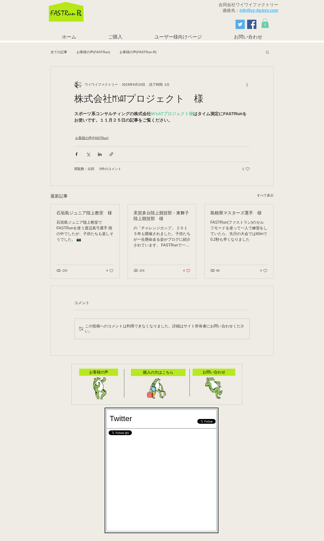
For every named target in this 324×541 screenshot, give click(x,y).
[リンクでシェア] (111, 154)
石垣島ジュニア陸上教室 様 (84, 213)
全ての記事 (59, 52)
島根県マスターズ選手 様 (236, 213)
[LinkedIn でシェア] (99, 154)
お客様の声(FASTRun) (93, 52)
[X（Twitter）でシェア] (88, 154)
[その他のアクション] (247, 84)
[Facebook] (251, 24)
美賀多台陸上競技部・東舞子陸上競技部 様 (161, 216)
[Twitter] (240, 24)
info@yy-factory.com (259, 10)
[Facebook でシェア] (76, 154)
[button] (265, 23)
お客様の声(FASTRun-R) (138, 52)
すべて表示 (265, 195)
